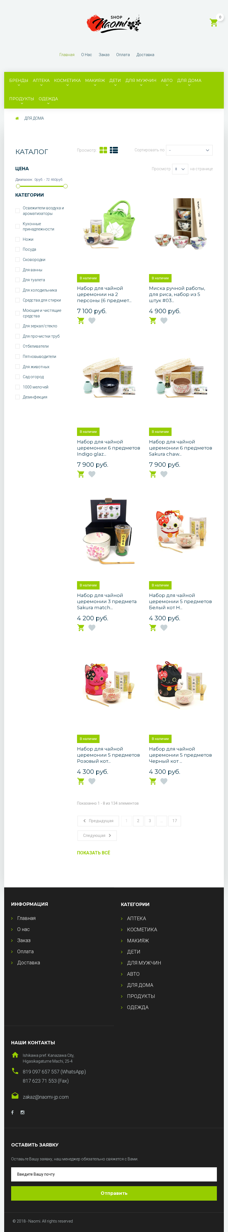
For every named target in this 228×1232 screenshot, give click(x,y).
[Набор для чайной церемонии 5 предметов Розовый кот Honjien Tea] (109, 685)
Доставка (145, 54)
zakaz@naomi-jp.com (46, 1097)
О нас (86, 54)
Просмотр (161, 169)
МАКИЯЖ (95, 80)
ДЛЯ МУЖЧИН (141, 80)
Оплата (123, 54)
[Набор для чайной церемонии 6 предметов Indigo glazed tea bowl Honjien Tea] (109, 378)
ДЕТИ (115, 80)
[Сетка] (103, 150)
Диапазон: (24, 179)
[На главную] (17, 118)
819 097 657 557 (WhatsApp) (54, 1072)
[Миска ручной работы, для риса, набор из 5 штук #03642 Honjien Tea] (181, 224)
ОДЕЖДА (48, 98)
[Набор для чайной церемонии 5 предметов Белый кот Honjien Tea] (181, 531)
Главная (67, 54)
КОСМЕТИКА (67, 80)
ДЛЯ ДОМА (189, 80)
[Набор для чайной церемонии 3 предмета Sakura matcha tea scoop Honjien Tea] (109, 531)
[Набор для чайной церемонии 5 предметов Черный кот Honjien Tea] (181, 685)
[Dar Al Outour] (12, 1112)
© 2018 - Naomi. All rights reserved (43, 1221)
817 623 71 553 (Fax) (46, 1081)
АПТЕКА (41, 80)
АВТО (167, 80)
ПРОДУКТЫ (21, 98)
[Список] (114, 150)
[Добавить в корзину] (81, 320)
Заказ (104, 54)
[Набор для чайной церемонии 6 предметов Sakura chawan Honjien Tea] (181, 378)
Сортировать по (150, 150)
